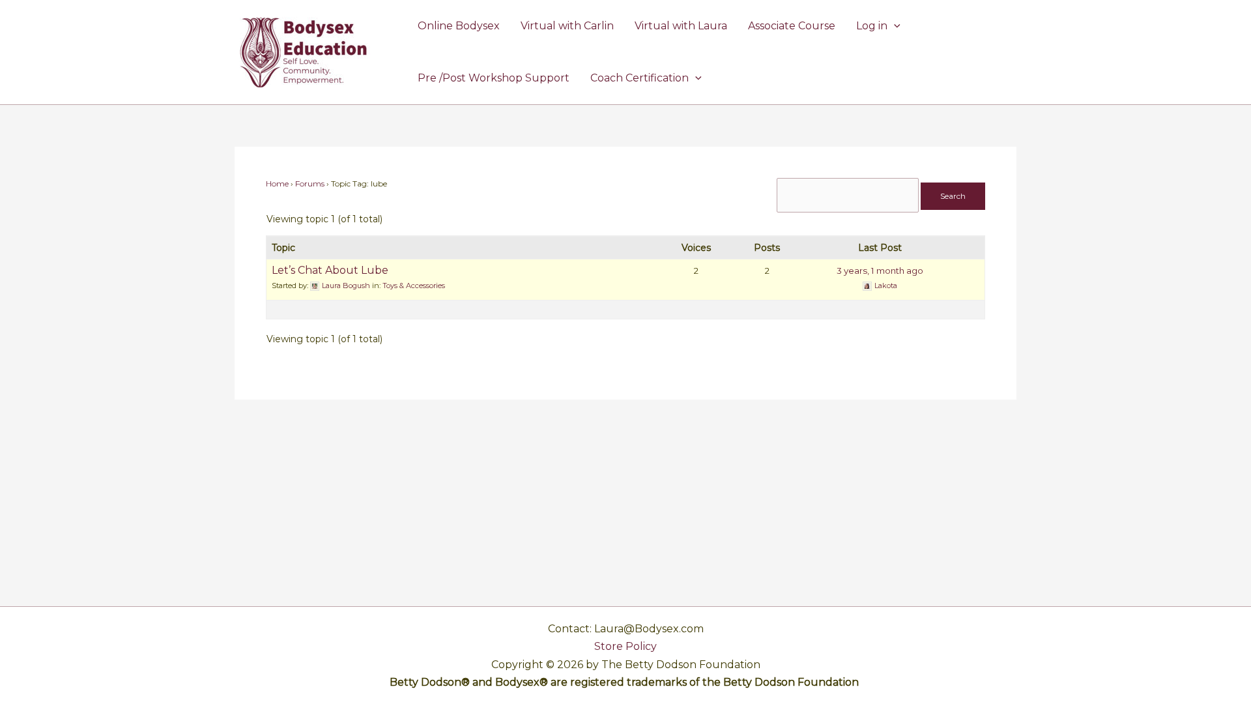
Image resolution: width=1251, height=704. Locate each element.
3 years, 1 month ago (880, 270)
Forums (309, 183)
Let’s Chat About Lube (330, 270)
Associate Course (791, 26)
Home (277, 183)
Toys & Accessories (413, 285)
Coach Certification (639, 78)
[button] (893, 26)
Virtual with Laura (681, 26)
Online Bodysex (459, 26)
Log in (871, 26)
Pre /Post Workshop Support (493, 78)
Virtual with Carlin (567, 26)
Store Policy (625, 646)
